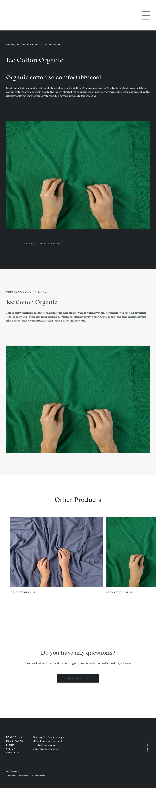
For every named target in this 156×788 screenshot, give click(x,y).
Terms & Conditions (38, 775)
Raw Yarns (14, 737)
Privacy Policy (11, 775)
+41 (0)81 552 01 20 (44, 745)
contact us (78, 678)
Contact (13, 752)
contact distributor (43, 244)
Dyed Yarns (26, 44)
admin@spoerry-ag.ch (46, 749)
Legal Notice (23, 775)
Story (10, 745)
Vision (11, 749)
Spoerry (10, 44)
